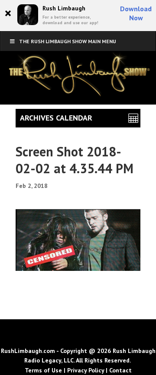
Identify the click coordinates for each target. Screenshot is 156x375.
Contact (120, 370)
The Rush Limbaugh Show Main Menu (67, 41)
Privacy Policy (85, 370)
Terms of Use (43, 370)
